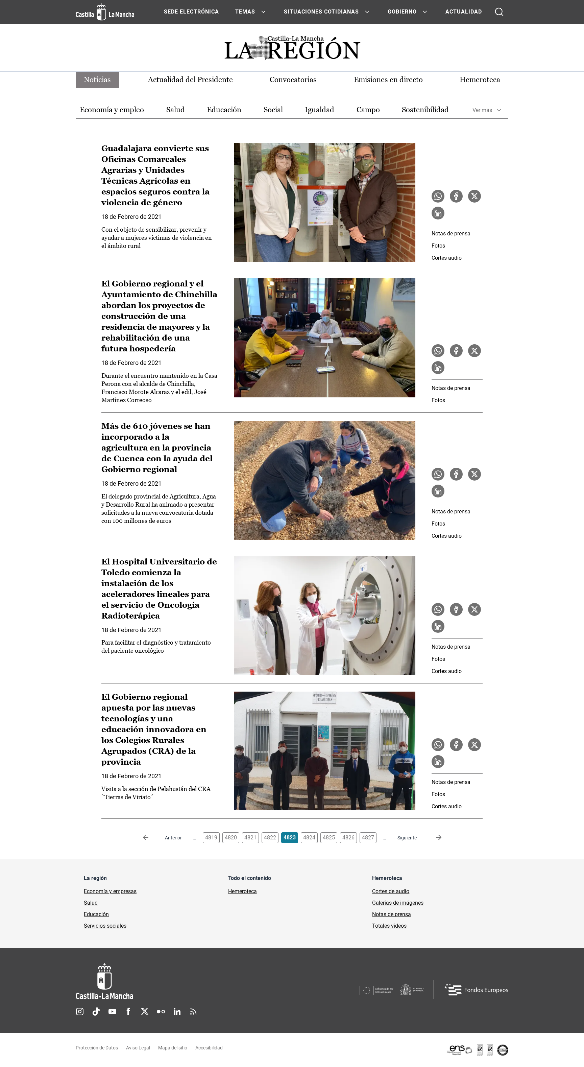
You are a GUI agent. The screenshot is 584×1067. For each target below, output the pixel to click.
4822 (270, 837)
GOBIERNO (402, 11)
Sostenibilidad (425, 110)
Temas (245, 11)
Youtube (112, 1011)
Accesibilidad (209, 1047)
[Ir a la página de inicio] (105, 12)
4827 (368, 837)
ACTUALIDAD (463, 11)
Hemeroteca (480, 79)
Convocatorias (293, 79)
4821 (250, 837)
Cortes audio (447, 258)
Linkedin (177, 1011)
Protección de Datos (97, 1047)
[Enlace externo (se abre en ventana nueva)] (477, 1050)
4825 (329, 837)
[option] (112, 110)
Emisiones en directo (388, 79)
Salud (175, 110)
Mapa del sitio (172, 1047)
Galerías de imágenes (397, 903)
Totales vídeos (389, 926)
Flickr (161, 1011)
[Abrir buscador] (499, 12)
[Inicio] (167, 981)
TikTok (96, 1011)
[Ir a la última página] (433, 837)
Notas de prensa (451, 233)
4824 (309, 837)
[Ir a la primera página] (151, 837)
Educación (224, 110)
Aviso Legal (138, 1047)
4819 (211, 837)
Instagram (80, 1011)
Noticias (97, 79)
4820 (231, 837)
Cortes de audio (390, 891)
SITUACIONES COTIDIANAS (321, 11)
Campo (368, 110)
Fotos (438, 245)
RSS (193, 1011)
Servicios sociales (105, 926)
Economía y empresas (110, 891)
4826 (348, 837)
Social (273, 110)
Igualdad (319, 110)
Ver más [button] (482, 110)
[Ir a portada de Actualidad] (292, 50)
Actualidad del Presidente (190, 79)
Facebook (128, 1011)
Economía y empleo (112, 110)
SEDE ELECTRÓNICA (191, 11)
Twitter (145, 1011)
